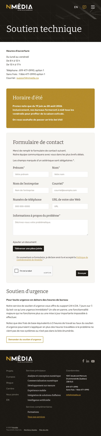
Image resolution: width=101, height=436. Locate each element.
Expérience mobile (37, 390)
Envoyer (82, 273)
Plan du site (43, 430)
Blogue (9, 383)
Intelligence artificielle (39, 400)
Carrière (10, 388)
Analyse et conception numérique (44, 376)
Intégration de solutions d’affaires (44, 395)
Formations (33, 412)
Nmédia (15, 427)
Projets (9, 371)
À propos (10, 377)
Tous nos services (36, 417)
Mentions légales (30, 430)
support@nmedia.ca (28, 78)
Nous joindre (84, 7)
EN (76, 7)
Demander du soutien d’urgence (24, 339)
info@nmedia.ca (73, 395)
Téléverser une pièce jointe (28, 248)
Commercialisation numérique (43, 380)
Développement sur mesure (41, 385)
